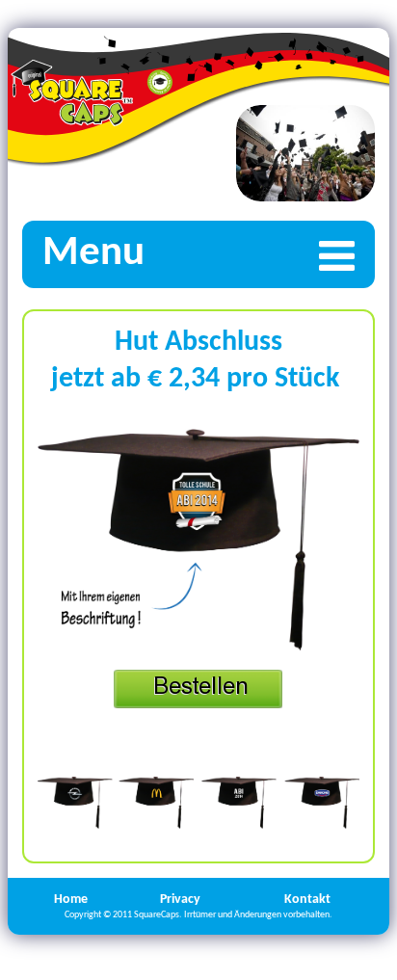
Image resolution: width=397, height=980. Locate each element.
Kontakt (307, 899)
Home (71, 899)
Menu (93, 254)
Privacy (180, 899)
